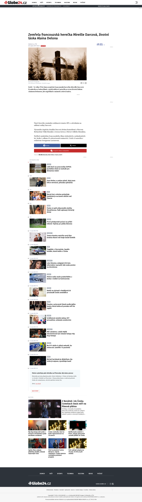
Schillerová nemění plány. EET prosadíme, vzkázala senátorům (59, 319)
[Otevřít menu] (136, 2)
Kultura (67, 2)
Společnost (66, 6)
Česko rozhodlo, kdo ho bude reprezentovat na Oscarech (56, 433)
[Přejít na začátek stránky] (112, 490)
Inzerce (73, 490)
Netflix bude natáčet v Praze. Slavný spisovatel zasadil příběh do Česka (77, 433)
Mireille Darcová (43, 154)
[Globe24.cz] (15, 2)
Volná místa (92, 490)
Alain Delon (51, 154)
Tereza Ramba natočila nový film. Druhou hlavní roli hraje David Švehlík (61, 237)
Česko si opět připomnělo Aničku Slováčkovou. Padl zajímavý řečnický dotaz (60, 210)
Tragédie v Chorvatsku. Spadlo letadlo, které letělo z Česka (58, 250)
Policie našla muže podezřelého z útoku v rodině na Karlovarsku (59, 278)
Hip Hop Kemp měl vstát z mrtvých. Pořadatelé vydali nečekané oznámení (37, 433)
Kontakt (61, 490)
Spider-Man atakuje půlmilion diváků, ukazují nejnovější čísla (36, 451)
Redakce (56, 490)
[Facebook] (81, 83)
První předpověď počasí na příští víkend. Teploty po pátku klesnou (59, 223)
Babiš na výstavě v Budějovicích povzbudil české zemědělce (59, 292)
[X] (83, 83)
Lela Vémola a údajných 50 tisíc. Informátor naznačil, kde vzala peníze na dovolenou (61, 265)
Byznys (49, 2)
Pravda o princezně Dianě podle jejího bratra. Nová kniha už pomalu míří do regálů (61, 306)
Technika (58, 2)
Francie (57, 154)
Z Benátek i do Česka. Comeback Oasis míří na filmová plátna (74, 404)
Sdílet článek (101, 44)
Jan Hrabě (38, 383)
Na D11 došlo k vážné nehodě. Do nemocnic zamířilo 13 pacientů (59, 346)
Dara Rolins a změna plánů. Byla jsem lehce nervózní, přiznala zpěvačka (61, 182)
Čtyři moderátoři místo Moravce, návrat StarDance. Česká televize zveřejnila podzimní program (57, 453)
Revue (75, 2)
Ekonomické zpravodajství (54, 6)
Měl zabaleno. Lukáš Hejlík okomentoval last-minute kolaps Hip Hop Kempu (61, 334)
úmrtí (60, 154)
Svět (41, 2)
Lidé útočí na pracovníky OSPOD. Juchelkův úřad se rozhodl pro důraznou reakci (59, 169)
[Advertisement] (60, 107)
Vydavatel (67, 490)
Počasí (82, 2)
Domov (34, 2)
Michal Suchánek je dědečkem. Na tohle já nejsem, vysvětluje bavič (59, 360)
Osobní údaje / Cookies (82, 490)
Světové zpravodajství (38, 6)
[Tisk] (86, 83)
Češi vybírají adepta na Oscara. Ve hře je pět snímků (76, 451)
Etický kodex (50, 490)
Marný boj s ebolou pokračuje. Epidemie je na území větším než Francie (59, 196)
